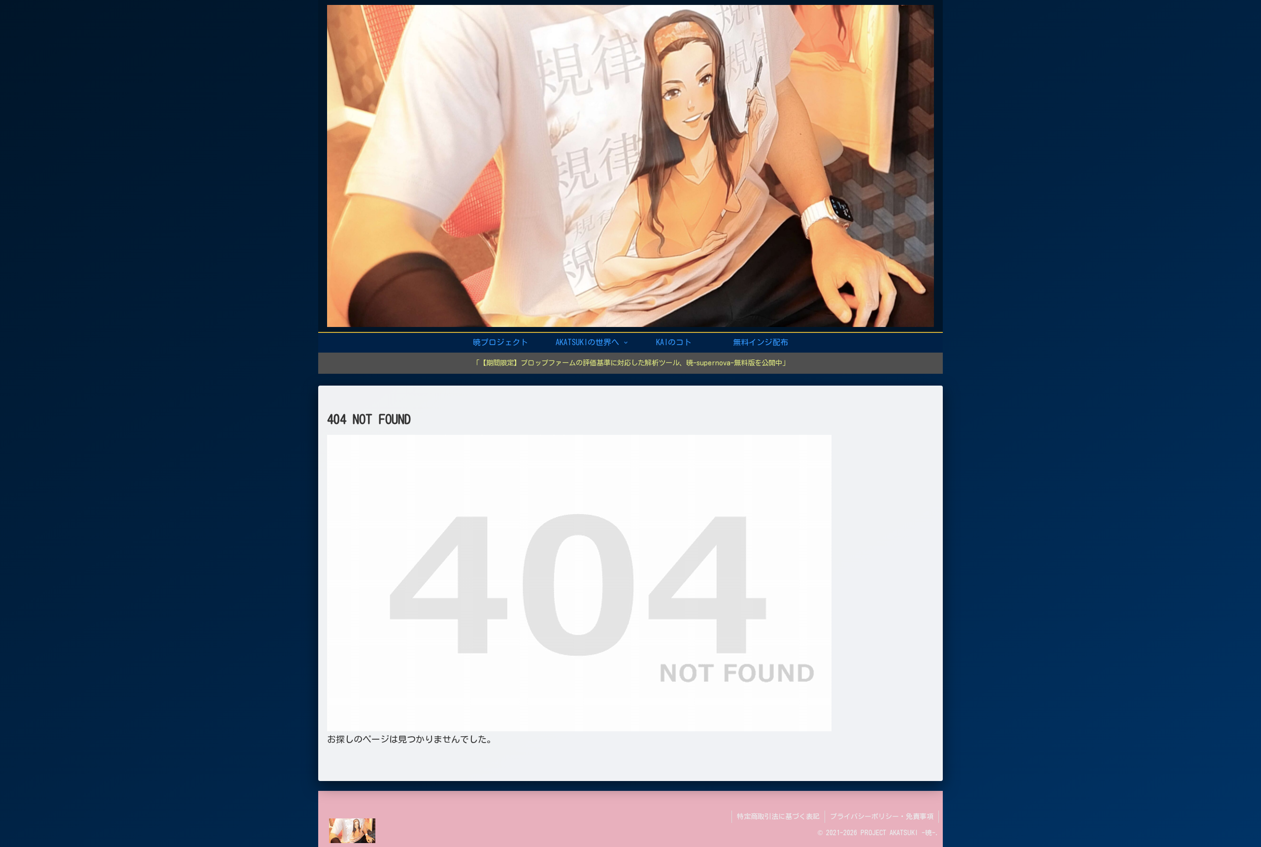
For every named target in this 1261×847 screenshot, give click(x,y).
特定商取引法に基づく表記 (778, 816)
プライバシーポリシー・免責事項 (881, 816)
